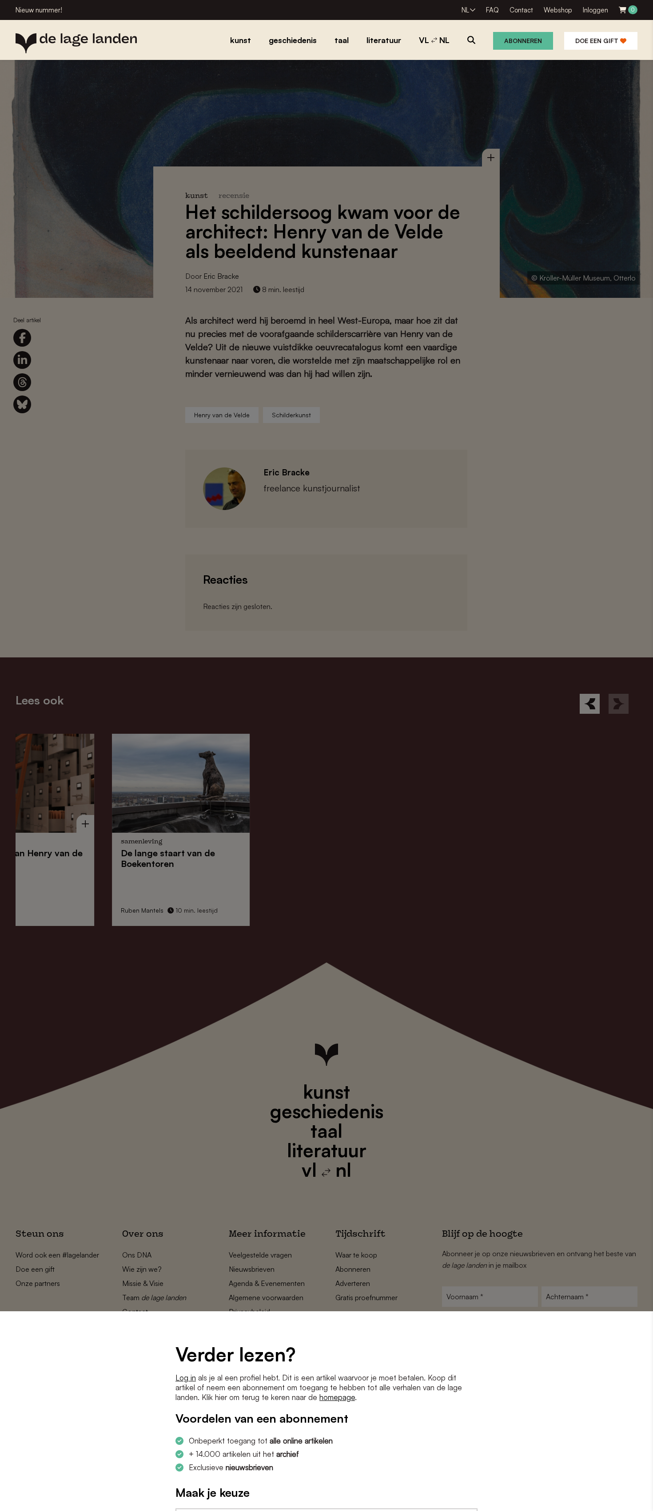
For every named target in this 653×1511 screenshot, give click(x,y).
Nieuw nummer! (39, 10)
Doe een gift (597, 40)
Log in (185, 1377)
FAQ (492, 10)
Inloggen (595, 10)
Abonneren (523, 40)
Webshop (558, 10)
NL (465, 10)
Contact (521, 10)
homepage (337, 1397)
